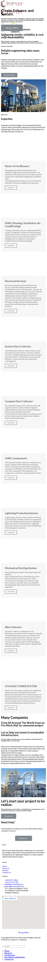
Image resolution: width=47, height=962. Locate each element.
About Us (8, 953)
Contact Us (10, 187)
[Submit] (5, 949)
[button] (12, 28)
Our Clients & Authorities (14, 957)
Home (6, 951)
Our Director (9, 955)
